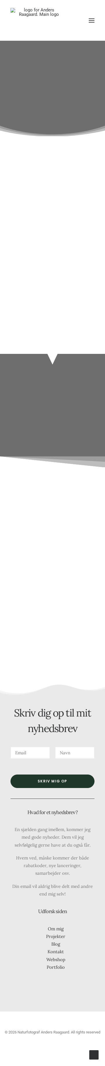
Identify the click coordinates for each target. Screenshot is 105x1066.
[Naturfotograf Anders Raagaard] (36, 20)
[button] (91, 20)
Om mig (56, 929)
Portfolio (56, 967)
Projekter (55, 936)
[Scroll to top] (94, 1054)
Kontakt (56, 951)
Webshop (55, 959)
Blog (55, 944)
